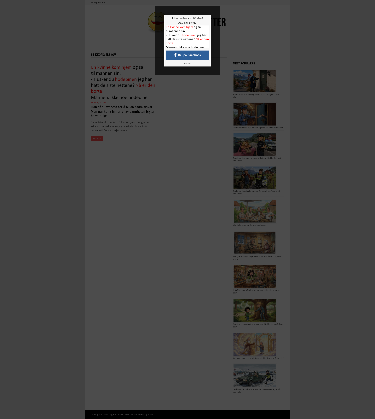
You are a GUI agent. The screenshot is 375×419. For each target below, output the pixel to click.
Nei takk (187, 64)
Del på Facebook (189, 55)
